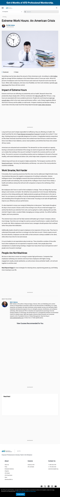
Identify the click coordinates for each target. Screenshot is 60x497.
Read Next (7, 396)
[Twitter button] (45, 486)
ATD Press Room (8, 475)
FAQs (6, 466)
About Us (7, 464)
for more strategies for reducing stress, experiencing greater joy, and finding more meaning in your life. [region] (30, 269)
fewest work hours (7, 163)
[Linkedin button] (48, 486)
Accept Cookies (20, 494)
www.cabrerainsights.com (16, 317)
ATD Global (7, 473)
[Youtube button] (55, 486)
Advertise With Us (9, 479)
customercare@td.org (53, 468)
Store (6, 477)
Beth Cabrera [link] (11, 25)
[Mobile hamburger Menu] (2, 8)
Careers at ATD (31, 464)
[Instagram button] (52, 486)
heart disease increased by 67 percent (29, 134)
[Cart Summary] (57, 7)
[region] (30, 492)
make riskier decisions (44, 104)
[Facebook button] (41, 486)
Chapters (7, 471)
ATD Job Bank (31, 466)
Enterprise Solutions (9, 468)
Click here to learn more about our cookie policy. (26, 491)
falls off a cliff (39, 96)
